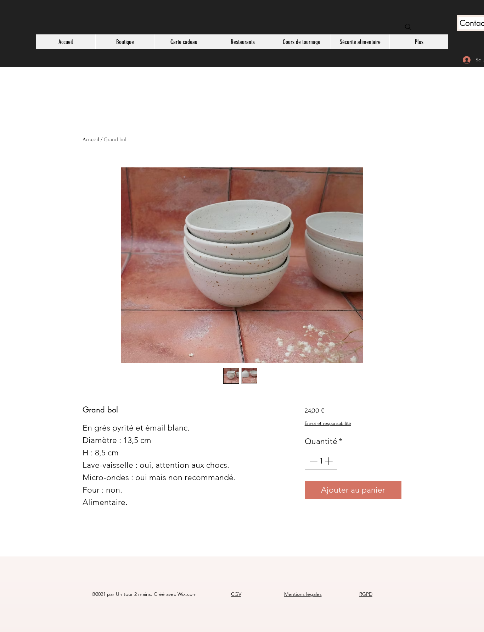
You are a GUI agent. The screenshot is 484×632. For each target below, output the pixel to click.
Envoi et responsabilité (328, 423)
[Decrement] (313, 461)
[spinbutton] (320, 461)
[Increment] (329, 461)
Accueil (91, 139)
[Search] (408, 27)
